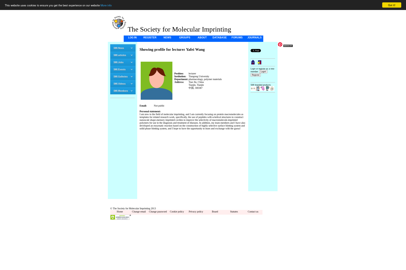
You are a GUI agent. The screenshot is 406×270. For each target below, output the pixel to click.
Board (215, 211)
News (167, 37)
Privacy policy (196, 211)
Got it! (391, 5)
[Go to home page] (253, 64)
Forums (237, 37)
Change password (158, 211)
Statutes (234, 211)
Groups (184, 37)
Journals (254, 37)
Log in (132, 37)
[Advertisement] (122, 149)
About (202, 37)
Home (120, 211)
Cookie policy (177, 211)
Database (220, 37)
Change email (139, 211)
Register (150, 37)
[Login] (259, 64)
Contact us (253, 211)
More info (106, 5)
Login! (263, 71)
